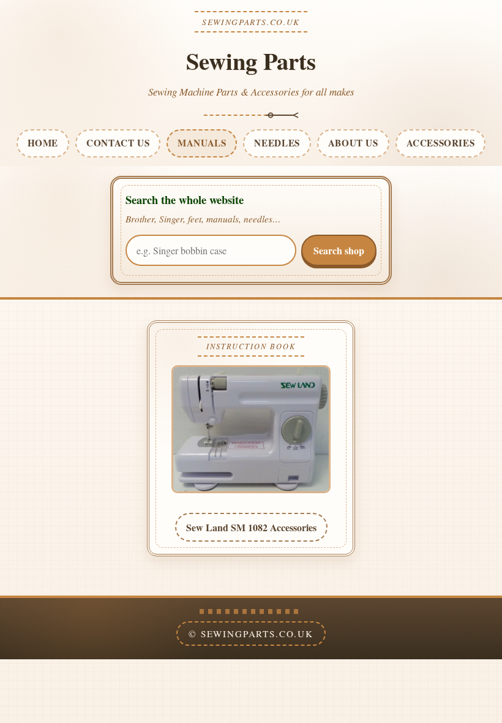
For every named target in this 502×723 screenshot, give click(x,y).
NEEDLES (276, 143)
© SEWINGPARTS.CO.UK (251, 633)
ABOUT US (353, 143)
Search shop (338, 250)
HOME (43, 143)
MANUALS (202, 143)
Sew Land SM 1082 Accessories (251, 527)
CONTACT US (117, 143)
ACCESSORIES (440, 143)
